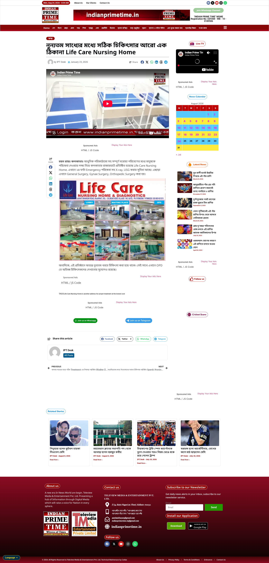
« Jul (178, 154)
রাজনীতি (104, 27)
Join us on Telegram (140, 320)
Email (168, 503)
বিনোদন (112, 27)
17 (179, 134)
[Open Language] (17, 557)
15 (209, 127)
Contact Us (105, 3)
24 (179, 141)
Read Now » (54, 460)
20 (197, 134)
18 (185, 134)
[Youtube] (217, 3)
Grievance (208, 560)
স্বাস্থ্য (91, 27)
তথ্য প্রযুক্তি (134, 27)
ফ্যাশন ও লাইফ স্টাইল (157, 27)
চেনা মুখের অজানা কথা (174, 27)
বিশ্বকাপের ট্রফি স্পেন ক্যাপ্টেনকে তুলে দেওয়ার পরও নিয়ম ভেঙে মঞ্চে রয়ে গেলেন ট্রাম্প (156, 452)
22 (209, 134)
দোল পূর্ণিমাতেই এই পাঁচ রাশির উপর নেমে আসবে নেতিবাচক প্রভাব (204, 215)
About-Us (78, 3)
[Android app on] (191, 525)
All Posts (68, 355)
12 (191, 127)
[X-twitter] (212, 3)
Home (46, 27)
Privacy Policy (173, 560)
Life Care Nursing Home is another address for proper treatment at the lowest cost (94, 294)
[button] (142, 62)
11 (185, 127)
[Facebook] (208, 3)
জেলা (72, 27)
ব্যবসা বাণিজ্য (122, 27)
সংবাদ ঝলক (203, 27)
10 (179, 127)
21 (203, 134)
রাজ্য (66, 27)
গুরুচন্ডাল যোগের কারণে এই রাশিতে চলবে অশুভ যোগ (204, 244)
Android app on (200, 524)
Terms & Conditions (192, 560)
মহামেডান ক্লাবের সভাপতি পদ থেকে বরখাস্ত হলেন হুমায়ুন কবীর (112, 450)
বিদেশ (60, 27)
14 (203, 127)
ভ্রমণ (144, 27)
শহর (78, 27)
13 (197, 127)
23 (215, 134)
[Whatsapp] (225, 3)
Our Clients (91, 3)
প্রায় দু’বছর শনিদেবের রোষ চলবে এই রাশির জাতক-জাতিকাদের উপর (204, 229)
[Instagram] (221, 3)
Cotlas (124, 560)
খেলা (97, 27)
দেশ (53, 27)
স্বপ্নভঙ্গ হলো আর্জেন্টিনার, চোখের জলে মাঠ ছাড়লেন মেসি (198, 450)
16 (215, 127)
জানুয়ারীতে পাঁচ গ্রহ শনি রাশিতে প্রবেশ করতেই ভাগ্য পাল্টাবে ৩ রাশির (204, 188)
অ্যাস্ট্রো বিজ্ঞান (190, 27)
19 (191, 134)
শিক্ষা (84, 27)
